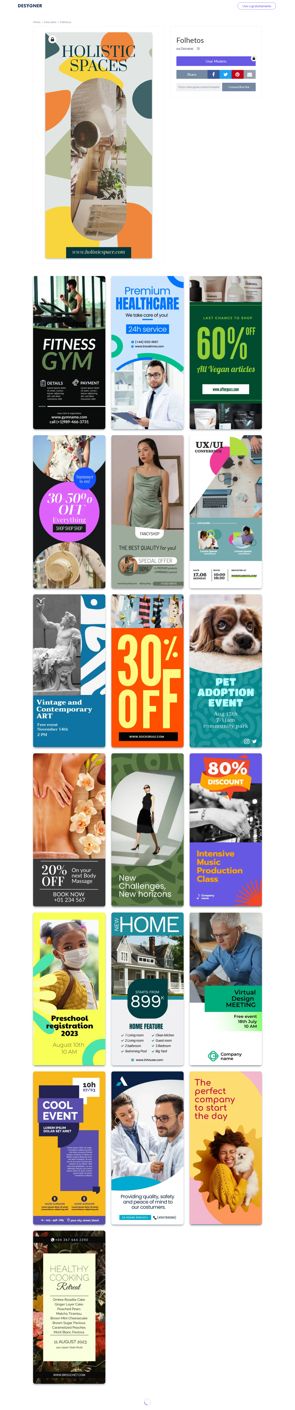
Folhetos (65, 22)
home (37, 22)
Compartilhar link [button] (238, 87)
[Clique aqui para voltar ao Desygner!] (30, 8)
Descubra (50, 22)
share (191, 74)
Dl (198, 48)
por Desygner (184, 48)
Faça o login (222, 6)
